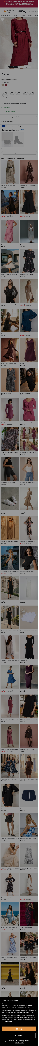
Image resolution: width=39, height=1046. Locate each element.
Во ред (19, 1029)
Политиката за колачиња (18, 1019)
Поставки (19, 1035)
